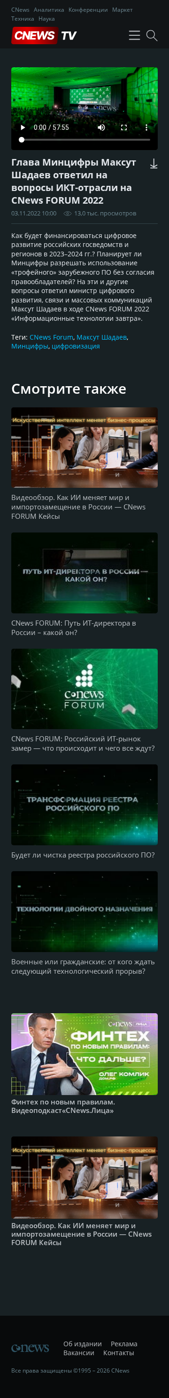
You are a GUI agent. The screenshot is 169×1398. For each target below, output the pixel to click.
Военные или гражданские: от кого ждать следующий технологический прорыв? (83, 966)
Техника (22, 19)
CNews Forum (51, 337)
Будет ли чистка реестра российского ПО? (82, 854)
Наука (46, 19)
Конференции (88, 10)
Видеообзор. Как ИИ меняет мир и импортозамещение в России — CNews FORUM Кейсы (78, 506)
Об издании (82, 1343)
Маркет (122, 10)
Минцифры (29, 346)
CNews (20, 10)
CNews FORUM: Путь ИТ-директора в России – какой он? (73, 627)
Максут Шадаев (102, 337)
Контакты (118, 1352)
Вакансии (78, 1352)
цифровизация (76, 346)
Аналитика (49, 10)
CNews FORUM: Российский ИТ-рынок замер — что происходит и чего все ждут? (82, 743)
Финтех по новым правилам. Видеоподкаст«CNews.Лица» (63, 1105)
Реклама (124, 1343)
